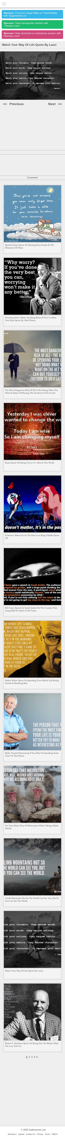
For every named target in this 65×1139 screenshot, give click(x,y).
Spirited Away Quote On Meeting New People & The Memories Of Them (29, 246)
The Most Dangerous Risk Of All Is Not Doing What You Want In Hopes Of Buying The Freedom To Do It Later (31, 391)
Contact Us (30, 1134)
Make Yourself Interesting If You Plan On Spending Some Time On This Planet (32, 754)
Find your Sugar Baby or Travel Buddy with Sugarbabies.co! (30, 14)
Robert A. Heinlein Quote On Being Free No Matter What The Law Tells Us (31, 1044)
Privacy (40, 1134)
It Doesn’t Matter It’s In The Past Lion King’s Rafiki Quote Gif (32, 536)
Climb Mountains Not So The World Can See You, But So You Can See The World (32, 899)
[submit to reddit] (37, 123)
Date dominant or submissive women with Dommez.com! (32, 34)
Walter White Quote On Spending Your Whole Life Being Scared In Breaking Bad (32, 681)
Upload (21, 1134)
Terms (47, 1134)
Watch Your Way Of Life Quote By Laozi (24, 970)
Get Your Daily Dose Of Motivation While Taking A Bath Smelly (31, 827)
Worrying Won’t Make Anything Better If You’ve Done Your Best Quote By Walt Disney (30, 319)
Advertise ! (12, 1134)
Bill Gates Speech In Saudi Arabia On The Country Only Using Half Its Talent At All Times (31, 609)
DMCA (54, 1134)
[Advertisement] (32, 141)
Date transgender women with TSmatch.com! (26, 24)
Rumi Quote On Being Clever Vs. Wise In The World (29, 462)
